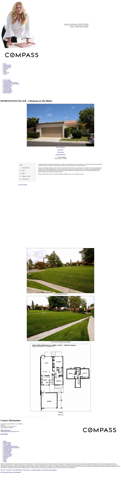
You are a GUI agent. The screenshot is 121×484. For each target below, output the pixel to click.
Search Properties (7, 66)
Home (4, 63)
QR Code (3, 470)
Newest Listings (7, 80)
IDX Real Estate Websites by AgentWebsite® (11, 472)
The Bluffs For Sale (7, 86)
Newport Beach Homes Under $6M (11, 83)
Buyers (5, 70)
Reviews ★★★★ (7, 81)
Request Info (60, 149)
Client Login (6, 72)
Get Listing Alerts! (7, 88)
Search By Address (7, 90)
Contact (5, 73)
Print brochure (60, 152)
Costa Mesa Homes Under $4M (10, 82)
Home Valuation (7, 87)
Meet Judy (5, 68)
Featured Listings (7, 65)
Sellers (4, 71)
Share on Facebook (22, 184)
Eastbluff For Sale (7, 85)
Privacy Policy (26, 470)
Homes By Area (7, 67)
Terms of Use (9, 470)
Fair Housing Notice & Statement (49, 470)
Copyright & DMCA (17, 470)
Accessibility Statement (36, 470)
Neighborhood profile (60, 154)
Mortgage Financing (7, 91)
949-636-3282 (7, 430)
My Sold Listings (7, 92)
